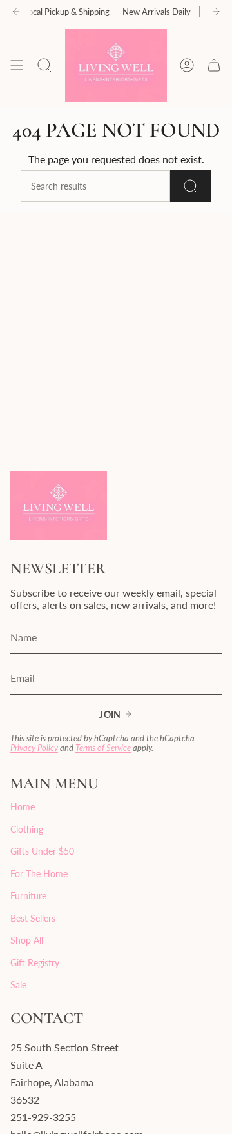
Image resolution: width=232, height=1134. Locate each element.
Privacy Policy (34, 747)
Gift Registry (34, 962)
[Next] (216, 11)
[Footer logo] (58, 505)
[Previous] (16, 11)
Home (22, 806)
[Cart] (213, 65)
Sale (18, 984)
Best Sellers (32, 918)
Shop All (26, 940)
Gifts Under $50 (42, 851)
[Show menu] (17, 65)
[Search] (190, 186)
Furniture (28, 895)
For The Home (39, 873)
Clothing (26, 829)
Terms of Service (103, 747)
